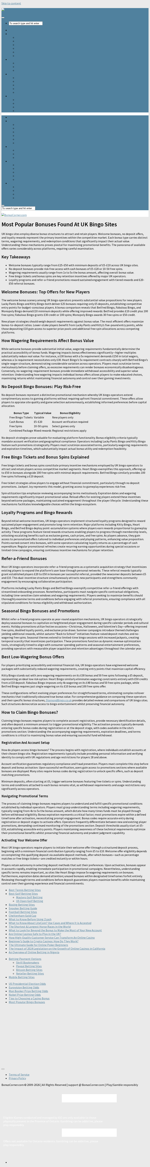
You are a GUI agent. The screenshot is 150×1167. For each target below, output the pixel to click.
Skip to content (11, 3)
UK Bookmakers (19, 96)
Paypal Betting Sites (29, 966)
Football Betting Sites (23, 912)
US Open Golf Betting (29, 901)
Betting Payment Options (25, 959)
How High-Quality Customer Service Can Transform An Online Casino (52, 937)
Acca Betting (24, 55)
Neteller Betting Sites (30, 973)
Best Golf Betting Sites (23, 893)
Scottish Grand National (31, 88)
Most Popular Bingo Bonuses (27, 1002)
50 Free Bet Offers (27, 48)
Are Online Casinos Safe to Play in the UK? (35, 934)
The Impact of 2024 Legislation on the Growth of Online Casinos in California (57, 948)
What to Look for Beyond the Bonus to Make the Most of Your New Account (55, 930)
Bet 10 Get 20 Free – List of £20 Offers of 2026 (44, 41)
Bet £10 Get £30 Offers (30, 45)
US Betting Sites (26, 66)
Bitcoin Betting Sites (29, 970)
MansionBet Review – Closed (34, 107)
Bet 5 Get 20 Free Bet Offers (33, 37)
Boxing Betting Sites (22, 904)
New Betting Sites (20, 30)
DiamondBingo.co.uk (59, 700)
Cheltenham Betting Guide (33, 92)
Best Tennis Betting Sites (25, 890)
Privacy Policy (17, 1078)
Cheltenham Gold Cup (22, 915)
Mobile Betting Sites (22, 977)
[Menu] (2, 17)
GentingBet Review (28, 99)
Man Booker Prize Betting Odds (28, 991)
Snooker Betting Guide (23, 908)
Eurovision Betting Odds (24, 987)
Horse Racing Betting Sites (26, 74)
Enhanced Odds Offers (29, 52)
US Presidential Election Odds (27, 984)
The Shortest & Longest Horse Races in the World (40, 926)
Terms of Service (19, 1074)
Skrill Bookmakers (27, 962)
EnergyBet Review (27, 103)
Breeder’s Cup (24, 77)
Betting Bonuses (19, 34)
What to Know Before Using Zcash (30, 919)
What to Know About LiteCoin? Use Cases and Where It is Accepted (50, 923)
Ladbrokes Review (27, 110)
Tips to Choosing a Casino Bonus (29, 998)
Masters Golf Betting (29, 897)
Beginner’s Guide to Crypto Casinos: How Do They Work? (43, 941)
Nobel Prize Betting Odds (25, 995)
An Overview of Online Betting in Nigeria (34, 952)
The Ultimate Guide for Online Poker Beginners (38, 945)
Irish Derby (23, 85)
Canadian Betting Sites (30, 63)
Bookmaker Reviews (21, 59)
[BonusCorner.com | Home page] (14, 10)
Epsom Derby (24, 81)
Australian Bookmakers (31, 70)
